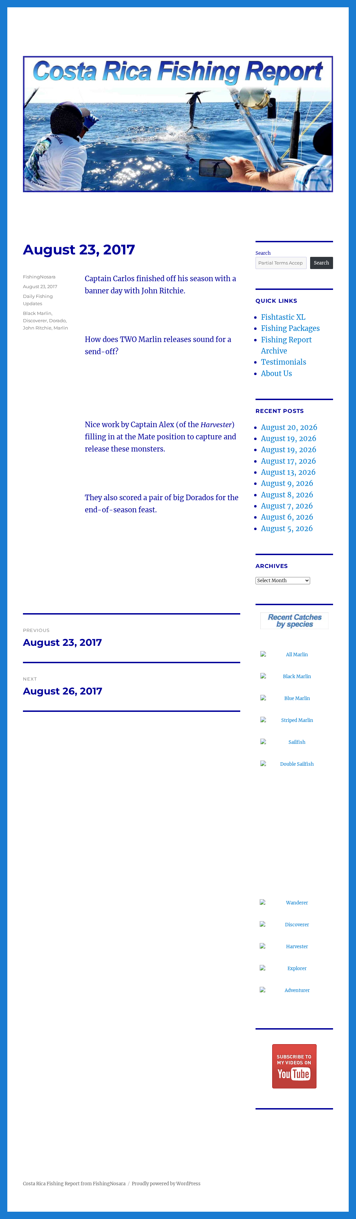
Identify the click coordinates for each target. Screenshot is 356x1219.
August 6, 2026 (287, 517)
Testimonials (283, 362)
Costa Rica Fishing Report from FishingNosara (74, 1184)
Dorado (57, 320)
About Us (276, 373)
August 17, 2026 (288, 461)
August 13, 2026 (288, 472)
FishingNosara (39, 276)
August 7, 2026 (287, 506)
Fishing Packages (290, 328)
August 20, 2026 (289, 427)
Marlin (61, 328)
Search (263, 253)
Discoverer (35, 320)
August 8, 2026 (287, 494)
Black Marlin (37, 313)
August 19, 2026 (288, 438)
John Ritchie (37, 328)
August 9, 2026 (287, 483)
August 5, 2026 (287, 528)
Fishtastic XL (283, 317)
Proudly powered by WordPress (166, 1184)
